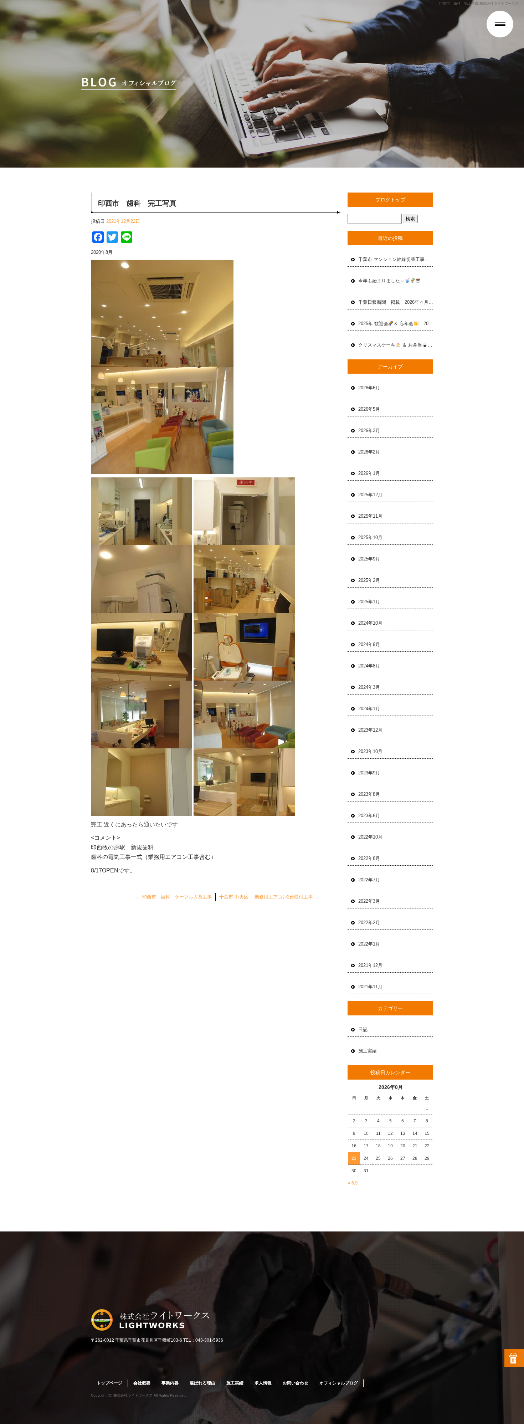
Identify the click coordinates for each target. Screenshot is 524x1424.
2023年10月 (370, 751)
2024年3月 (369, 687)
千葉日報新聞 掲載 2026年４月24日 (395, 302)
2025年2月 (369, 580)
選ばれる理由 (202, 1383)
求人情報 (263, 1383)
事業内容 (170, 1383)
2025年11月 (370, 516)
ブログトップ (390, 200)
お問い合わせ (295, 1383)
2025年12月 (370, 494)
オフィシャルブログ (338, 1383)
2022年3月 (369, 901)
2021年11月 (370, 986)
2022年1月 (369, 944)
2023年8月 (369, 794)
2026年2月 (369, 452)
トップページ (109, 1383)
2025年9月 (369, 559)
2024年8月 (369, 666)
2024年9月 (369, 644)
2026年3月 (369, 430)
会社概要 (141, 1383)
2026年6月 (369, 387)
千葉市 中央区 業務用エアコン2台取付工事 (269, 897)
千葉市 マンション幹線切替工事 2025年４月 (395, 259)
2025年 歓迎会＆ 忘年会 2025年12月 (395, 323)
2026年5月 (369, 409)
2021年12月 (370, 965)
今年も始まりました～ (381, 280)
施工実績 (367, 1051)
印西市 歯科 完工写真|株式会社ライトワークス (479, 3)
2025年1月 (369, 601)
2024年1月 (369, 708)
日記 (363, 1029)
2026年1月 (369, 473)
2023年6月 (369, 815)
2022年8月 (369, 858)
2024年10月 (370, 623)
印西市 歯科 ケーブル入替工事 (174, 897)
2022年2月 (369, 922)
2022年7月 (369, 879)
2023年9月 (369, 772)
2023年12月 (370, 730)
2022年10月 (370, 837)
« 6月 (353, 1182)
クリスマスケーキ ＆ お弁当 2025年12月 (395, 345)
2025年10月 (370, 537)
